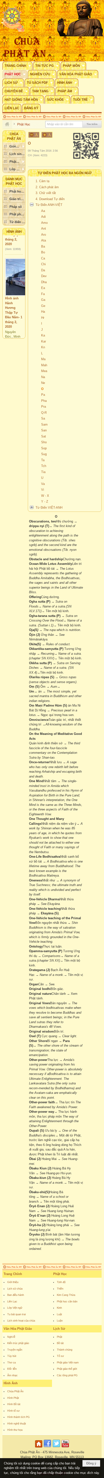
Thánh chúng (64, 1349)
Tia (43, 472)
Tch (43, 466)
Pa (43, 395)
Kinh (59, 1307)
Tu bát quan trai (16, 1314)
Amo (44, 223)
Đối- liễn (12, 1368)
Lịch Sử (59, 1328)
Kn (43, 347)
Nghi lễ (11, 1336)
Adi (43, 216)
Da (43, 270)
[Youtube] (65, 1447)
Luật (59, 1314)
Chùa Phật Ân (15, 1391)
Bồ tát (60, 1343)
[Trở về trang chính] (39, 1447)
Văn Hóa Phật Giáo (18, 1328)
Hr (42, 317)
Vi (42, 489)
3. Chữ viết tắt (46, 193)
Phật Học (60, 1274)
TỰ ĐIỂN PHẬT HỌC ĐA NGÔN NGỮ (65, 173)
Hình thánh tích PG (18, 1417)
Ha (43, 311)
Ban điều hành (15, 1294)
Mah (44, 365)
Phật (59, 1336)
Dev (44, 276)
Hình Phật (13, 1397)
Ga (43, 300)
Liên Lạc (12, 1301)
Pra (43, 406)
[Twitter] (56, 1447)
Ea (43, 288)
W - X (45, 496)
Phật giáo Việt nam (68, 1362)
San (44, 430)
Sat (43, 436)
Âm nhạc (12, 1375)
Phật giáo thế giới (67, 1368)
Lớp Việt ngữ (14, 1307)
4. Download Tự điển (50, 199)
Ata (43, 240)
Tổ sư (60, 1355)
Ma (43, 359)
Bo (43, 252)
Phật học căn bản (67, 1301)
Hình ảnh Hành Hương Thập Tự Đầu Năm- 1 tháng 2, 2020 (13, 305)
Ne (43, 383)
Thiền (60, 1288)
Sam (44, 424)
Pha (44, 401)
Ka (43, 335)
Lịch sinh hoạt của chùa (21, 1320)
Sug (44, 454)
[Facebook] (47, 1447)
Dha (44, 282)
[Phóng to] (47, 135)
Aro (43, 234)
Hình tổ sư (13, 1410)
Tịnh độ (61, 1282)
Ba (43, 246)
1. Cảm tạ (42, 181)
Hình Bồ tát (13, 1404)
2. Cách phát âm (47, 187)
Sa (43, 418)
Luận (60, 1320)
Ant (43, 228)
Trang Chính (13, 1274)
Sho (44, 442)
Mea (44, 371)
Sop (44, 448)
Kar (43, 341)
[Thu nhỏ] (34, 135)
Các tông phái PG (67, 1375)
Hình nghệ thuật (16, 1423)
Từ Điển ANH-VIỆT (49, 205)
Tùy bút (11, 1355)
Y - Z (44, 501)
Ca (43, 258)
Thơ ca (11, 1362)
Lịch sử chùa (14, 1288)
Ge (43, 306)
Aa (43, 211)
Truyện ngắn (14, 1349)
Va (43, 484)
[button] (17, 66)
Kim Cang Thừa (66, 1294)
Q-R (44, 412)
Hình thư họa (14, 1429)
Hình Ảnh (14, 231)
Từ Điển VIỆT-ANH (49, 507)
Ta (43, 460)
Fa (43, 294)
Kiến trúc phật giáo (18, 1343)
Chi (43, 264)
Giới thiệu (12, 1282)
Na (43, 377)
